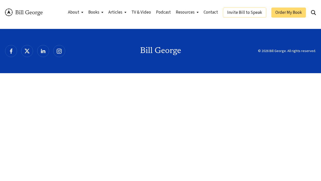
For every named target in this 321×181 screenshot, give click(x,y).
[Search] (313, 12)
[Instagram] (59, 51)
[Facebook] (11, 51)
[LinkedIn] (43, 51)
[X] (27, 51)
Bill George (24, 12)
